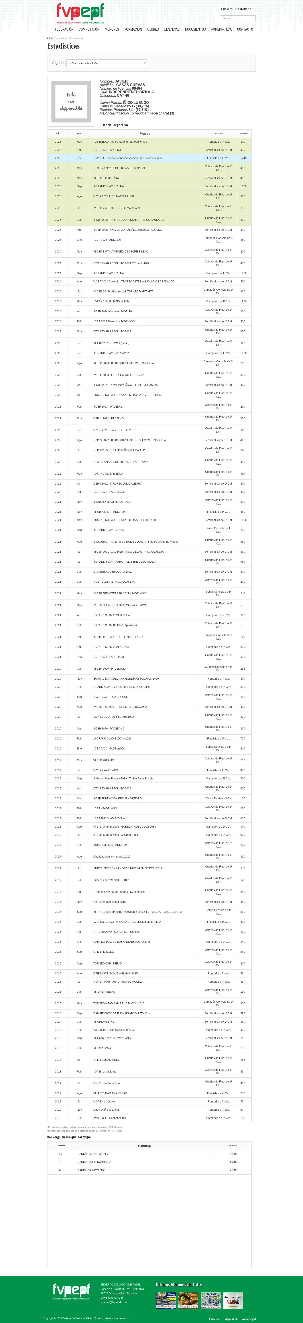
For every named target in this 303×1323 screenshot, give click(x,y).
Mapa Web (231, 1319)
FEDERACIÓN (64, 29)
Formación (133, 29)
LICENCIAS (172, 29)
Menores (112, 29)
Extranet (214, 1319)
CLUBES (153, 29)
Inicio (50, 38)
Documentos (195, 29)
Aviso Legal (249, 1319)
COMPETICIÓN (89, 29)
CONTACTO (245, 29)
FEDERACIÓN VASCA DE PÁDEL (120, 1284)
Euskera (227, 9)
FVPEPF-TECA (221, 29)
